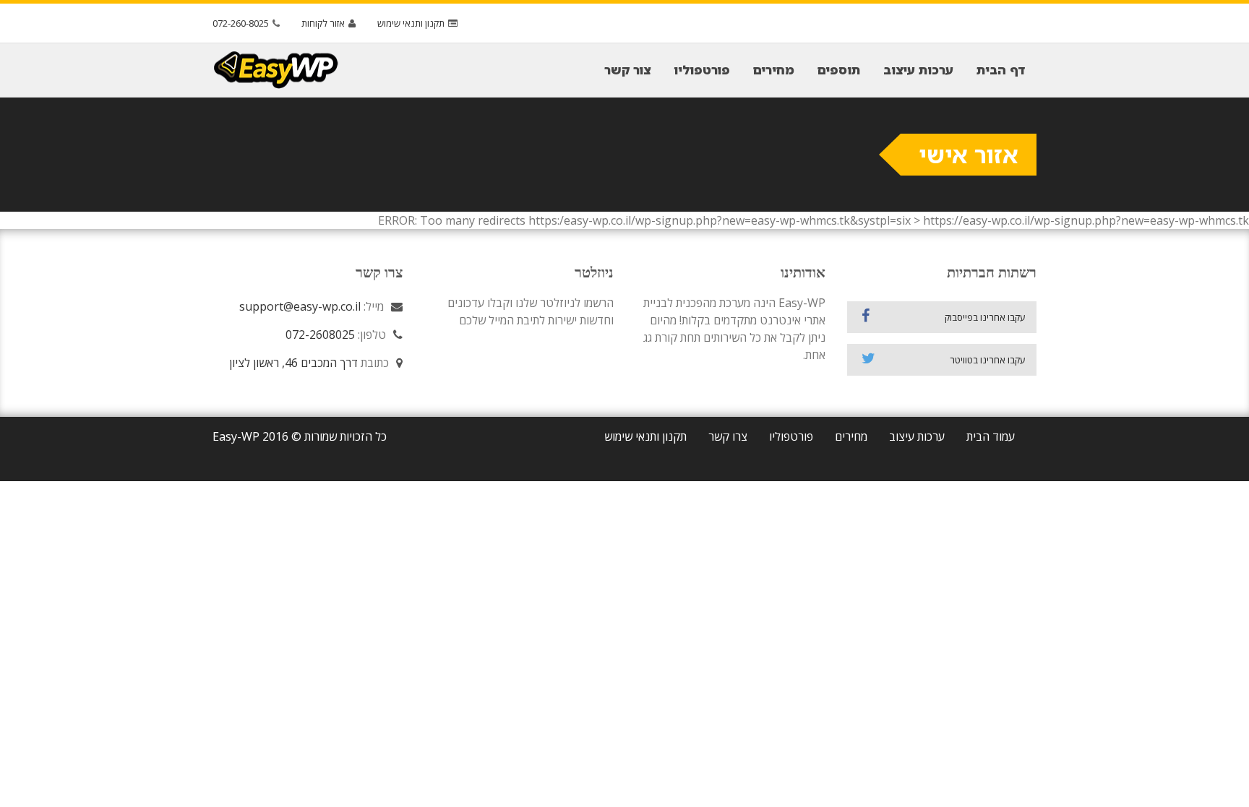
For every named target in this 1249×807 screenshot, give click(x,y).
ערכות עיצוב (918, 69)
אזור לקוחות (323, 23)
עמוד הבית (990, 436)
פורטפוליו (702, 69)
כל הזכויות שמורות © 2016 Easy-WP (300, 436)
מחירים (773, 69)
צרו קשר (727, 436)
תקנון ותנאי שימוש (411, 23)
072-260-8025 (241, 23)
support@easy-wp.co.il (300, 306)
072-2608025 (320, 334)
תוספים (838, 69)
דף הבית (1001, 69)
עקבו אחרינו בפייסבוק (985, 317)
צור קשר (627, 69)
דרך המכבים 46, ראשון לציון (293, 363)
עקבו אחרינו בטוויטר (988, 359)
